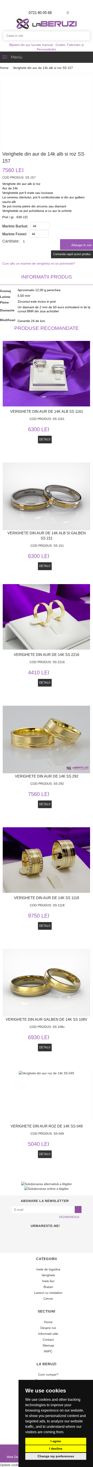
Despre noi (48, 1328)
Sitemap (48, 1345)
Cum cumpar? (47, 1374)
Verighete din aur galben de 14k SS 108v (46, 1019)
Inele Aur (48, 1281)
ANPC (47, 1351)
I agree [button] (56, 1441)
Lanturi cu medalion (47, 1293)
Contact (48, 1339)
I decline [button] (55, 1448)
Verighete (48, 1275)
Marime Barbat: (15, 226)
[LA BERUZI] (46, 23)
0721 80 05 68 (40, 13)
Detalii (44, 804)
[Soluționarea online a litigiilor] (46, 1188)
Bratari (48, 1287)
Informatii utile (47, 1333)
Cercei (48, 1298)
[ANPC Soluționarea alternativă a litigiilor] (46, 1183)
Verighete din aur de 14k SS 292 (46, 776)
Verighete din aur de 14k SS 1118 (46, 898)
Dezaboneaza (69, 1217)
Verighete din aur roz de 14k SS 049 (47, 1126)
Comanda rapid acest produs (72, 254)
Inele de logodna (47, 1269)
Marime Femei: (14, 234)
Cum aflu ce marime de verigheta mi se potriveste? (38, 263)
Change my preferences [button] (55, 1456)
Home (4, 68)
